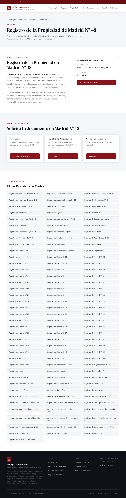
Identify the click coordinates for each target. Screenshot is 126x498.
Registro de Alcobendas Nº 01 (96, 200)
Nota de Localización (91, 8)
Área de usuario (107, 465)
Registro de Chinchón (17, 225)
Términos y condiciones (82, 471)
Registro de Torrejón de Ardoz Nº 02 (61, 427)
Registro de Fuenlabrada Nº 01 (21, 238)
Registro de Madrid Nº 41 (94, 339)
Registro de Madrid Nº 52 (19, 358)
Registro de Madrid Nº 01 (57, 257)
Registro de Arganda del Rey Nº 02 (61, 219)
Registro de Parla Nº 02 (18, 390)
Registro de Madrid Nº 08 (94, 270)
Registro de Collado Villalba (95, 225)
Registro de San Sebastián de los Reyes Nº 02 (100, 419)
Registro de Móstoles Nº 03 (58, 377)
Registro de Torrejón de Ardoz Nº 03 (99, 427)
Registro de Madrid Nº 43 (57, 346)
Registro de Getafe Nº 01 (94, 244)
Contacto (116, 493)
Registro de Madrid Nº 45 (19, 352)
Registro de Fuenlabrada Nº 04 (21, 244)
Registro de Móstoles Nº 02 (20, 377)
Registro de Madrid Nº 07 (57, 270)
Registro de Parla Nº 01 (93, 384)
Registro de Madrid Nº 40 (57, 339)
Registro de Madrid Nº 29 (94, 314)
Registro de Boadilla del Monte (96, 219)
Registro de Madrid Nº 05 (94, 263)
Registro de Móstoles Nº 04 (95, 377)
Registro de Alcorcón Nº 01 (57, 206)
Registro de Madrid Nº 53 (57, 358)
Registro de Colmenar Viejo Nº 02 (60, 232)
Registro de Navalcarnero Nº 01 (21, 384)
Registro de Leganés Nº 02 (20, 257)
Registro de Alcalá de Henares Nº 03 (99, 194)
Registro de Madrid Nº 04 (57, 263)
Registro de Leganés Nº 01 (94, 251)
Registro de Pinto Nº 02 (93, 390)
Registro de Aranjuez (92, 213)
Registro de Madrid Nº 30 (19, 320)
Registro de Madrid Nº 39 (19, 339)
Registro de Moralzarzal (56, 371)
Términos (107, 493)
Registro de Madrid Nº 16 (57, 289)
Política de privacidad (81, 462)
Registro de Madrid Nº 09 (19, 276)
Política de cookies (80, 466)
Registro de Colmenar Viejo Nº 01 (22, 232)
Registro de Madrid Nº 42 (19, 346)
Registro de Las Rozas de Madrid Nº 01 (24, 403)
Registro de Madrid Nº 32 (94, 320)
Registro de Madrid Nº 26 (94, 308)
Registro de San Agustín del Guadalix (99, 403)
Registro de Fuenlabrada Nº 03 (96, 238)
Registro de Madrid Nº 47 (57, 352)
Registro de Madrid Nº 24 (19, 308)
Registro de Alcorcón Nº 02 (95, 206)
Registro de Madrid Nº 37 (57, 333)
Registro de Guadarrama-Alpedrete (61, 251)
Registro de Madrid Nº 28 (57, 314)
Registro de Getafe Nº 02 (19, 251)
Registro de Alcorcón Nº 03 (20, 213)
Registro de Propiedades (70, 8)
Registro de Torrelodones (57, 433)
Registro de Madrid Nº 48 (94, 352)
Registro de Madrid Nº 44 (94, 346)
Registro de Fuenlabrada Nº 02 (59, 238)
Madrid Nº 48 (44, 19)
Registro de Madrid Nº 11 (94, 276)
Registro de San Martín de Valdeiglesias (24, 418)
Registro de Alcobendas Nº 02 (21, 206)
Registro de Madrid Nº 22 (57, 301)
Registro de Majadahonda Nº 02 (97, 365)
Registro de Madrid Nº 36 (19, 333)
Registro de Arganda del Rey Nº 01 (23, 219)
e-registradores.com (17, 19)
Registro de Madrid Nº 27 (19, 314)
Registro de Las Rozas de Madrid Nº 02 (62, 403)
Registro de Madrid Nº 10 (57, 276)
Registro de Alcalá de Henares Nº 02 (61, 194)
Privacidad (90, 493)
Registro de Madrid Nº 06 (19, 270)
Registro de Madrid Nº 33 (19, 327)
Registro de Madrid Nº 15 (19, 289)
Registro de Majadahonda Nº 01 (59, 365)
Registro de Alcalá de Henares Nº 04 (23, 200)
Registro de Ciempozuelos (57, 225)
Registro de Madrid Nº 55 (19, 365)
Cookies (99, 493)
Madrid (32, 19)
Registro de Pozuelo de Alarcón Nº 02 (62, 396)
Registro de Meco (16, 371)
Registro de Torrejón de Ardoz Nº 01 (23, 427)
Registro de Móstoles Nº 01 (95, 371)
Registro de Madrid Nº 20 (94, 295)
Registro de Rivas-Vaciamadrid (96, 396)
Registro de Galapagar (56, 244)
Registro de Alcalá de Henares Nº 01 (23, 194)
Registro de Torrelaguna (18, 433)
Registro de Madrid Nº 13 (56, 282)
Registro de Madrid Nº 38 (94, 333)
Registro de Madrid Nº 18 (19, 295)
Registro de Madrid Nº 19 (57, 295)
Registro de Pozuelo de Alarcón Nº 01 (24, 396)
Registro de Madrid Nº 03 (19, 263)
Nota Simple (53, 8)
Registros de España (110, 8)
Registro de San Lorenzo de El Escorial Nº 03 (99, 410)
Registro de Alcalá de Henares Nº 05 (61, 200)
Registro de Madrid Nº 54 (94, 358)
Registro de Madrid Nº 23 (94, 301)
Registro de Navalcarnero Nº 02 (59, 384)
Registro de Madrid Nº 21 (19, 301)
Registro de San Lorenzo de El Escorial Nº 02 (62, 410)
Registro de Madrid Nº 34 (57, 327)
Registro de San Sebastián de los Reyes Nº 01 (63, 419)
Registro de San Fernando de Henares (24, 409)
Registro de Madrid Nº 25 (57, 308)
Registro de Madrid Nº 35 (94, 327)
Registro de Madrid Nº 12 (19, 282)
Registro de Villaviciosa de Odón (22, 440)
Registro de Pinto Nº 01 (56, 390)
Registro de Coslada (92, 232)
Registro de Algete (54, 213)
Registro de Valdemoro (93, 433)
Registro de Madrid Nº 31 (56, 320)
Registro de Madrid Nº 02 (94, 257)
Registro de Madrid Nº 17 (94, 289)
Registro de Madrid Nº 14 (94, 282)
